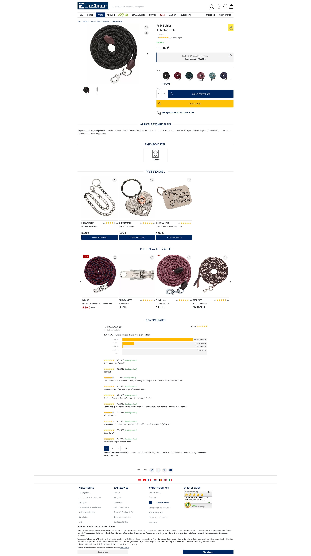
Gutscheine (83, 516)
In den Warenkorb (99, 237)
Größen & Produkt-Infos (123, 512)
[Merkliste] (225, 6)
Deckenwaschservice (122, 516)
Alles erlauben (208, 552)
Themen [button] (111, 14)
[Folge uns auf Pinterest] (164, 470)
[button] (123, 14)
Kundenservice (121, 487)
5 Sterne (115, 339)
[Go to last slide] (80, 282)
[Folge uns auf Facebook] (158, 470)
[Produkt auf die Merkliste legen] (146, 27)
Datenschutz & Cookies (158, 517)
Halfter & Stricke (89, 21)
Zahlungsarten (84, 492)
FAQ (80, 521)
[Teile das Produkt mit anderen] (146, 33)
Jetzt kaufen (195, 103)
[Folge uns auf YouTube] (170, 470)
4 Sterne (115, 343)
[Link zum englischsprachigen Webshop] (166, 479)
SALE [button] (162, 14)
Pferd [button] (100, 14)
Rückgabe (82, 502)
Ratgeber (117, 497)
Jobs (159, 502)
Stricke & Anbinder (103, 21)
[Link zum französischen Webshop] (150, 479)
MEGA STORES (225, 14)
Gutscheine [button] (186, 14)
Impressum (153, 522)
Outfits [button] (152, 14)
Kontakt (117, 492)
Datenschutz (124, 547)
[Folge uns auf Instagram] (151, 470)
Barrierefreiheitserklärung (159, 507)
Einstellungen (103, 552)
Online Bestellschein (86, 512)
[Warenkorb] (231, 6)
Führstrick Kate (116, 21)
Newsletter (118, 502)
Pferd (79, 21)
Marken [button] (172, 14)
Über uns (152, 497)
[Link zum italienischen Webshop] (171, 479)
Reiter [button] (90, 14)
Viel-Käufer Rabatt (121, 507)
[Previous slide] (79, 54)
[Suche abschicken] (212, 6)
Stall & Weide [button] (138, 14)
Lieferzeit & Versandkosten (89, 497)
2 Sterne (115, 350)
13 (126, 448)
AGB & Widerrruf (156, 512)
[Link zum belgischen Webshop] (161, 479)
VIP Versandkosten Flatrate (89, 507)
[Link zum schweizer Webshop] (145, 479)
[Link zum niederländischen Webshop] (155, 479)
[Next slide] (148, 54)
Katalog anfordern (121, 521)
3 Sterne (115, 346)
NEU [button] (81, 14)
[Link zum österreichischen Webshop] (140, 479)
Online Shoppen (86, 487)
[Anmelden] (219, 6)
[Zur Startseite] (93, 5)
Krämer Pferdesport (159, 487)
